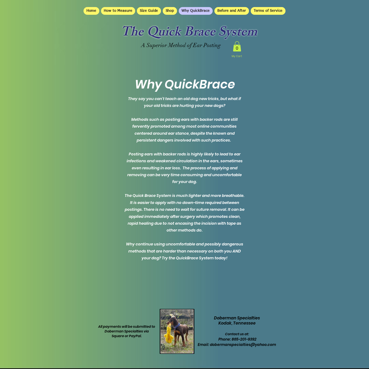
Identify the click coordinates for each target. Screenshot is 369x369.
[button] (237, 46)
